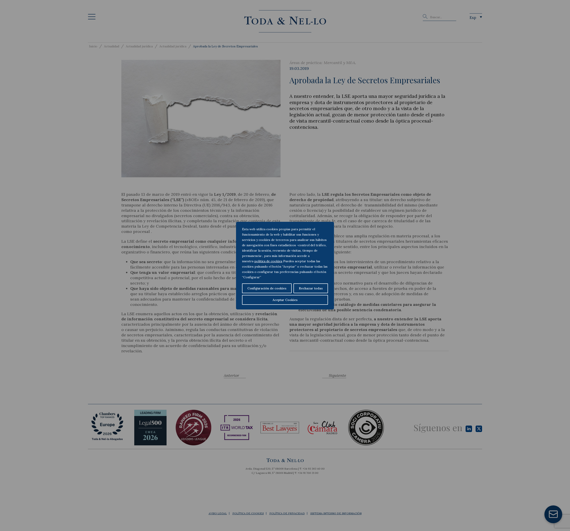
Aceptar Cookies (285, 300)
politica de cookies (268, 261)
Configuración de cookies (266, 288)
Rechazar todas (311, 288)
